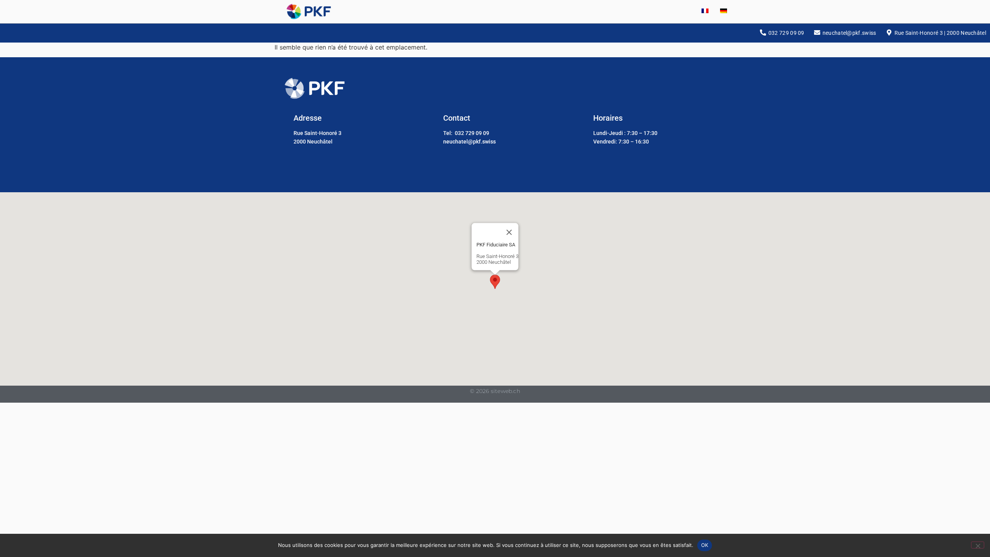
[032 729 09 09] (763, 32)
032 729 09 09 (786, 33)
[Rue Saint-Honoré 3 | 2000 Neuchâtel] (889, 32)
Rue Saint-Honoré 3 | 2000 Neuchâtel (940, 33)
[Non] (977, 545)
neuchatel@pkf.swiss (849, 33)
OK (704, 545)
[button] (495, 282)
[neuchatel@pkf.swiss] (817, 32)
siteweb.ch (505, 391)
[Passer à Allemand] (717, 11)
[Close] (509, 232)
